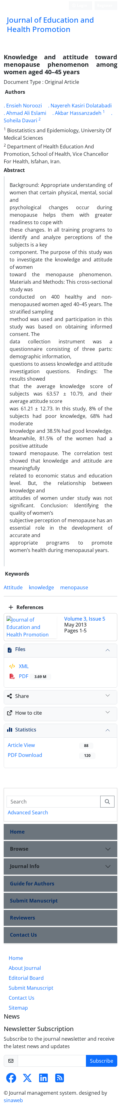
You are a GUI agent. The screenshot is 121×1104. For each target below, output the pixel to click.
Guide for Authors (32, 883)
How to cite (28, 712)
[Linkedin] (43, 1079)
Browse (19, 848)
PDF (32, 676)
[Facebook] (11, 1079)
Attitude (13, 587)
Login (81, 5)
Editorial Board (26, 978)
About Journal (25, 968)
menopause (74, 587)
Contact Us (23, 934)
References (29, 607)
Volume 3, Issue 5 (84, 618)
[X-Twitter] (27, 1079)
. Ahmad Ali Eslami (25, 113)
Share (22, 696)
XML (23, 666)
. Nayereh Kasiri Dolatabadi (80, 105)
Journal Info (24, 866)
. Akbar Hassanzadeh (76, 113)
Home (17, 831)
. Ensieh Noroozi (23, 105)
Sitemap (18, 1007)
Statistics (25, 729)
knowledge (41, 587)
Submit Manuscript (34, 900)
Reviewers (22, 917)
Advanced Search (28, 812)
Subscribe (101, 1060)
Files (20, 649)
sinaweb (13, 1100)
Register (104, 5)
